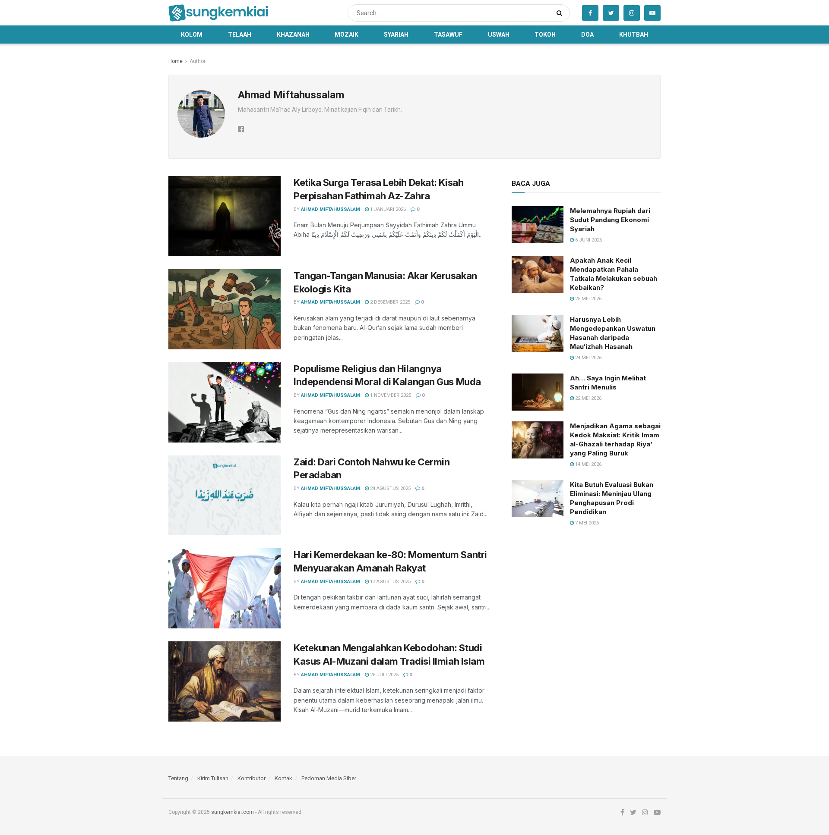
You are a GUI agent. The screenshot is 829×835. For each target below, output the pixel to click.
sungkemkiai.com (232, 812)
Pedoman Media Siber (328, 778)
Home (175, 61)
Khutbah (633, 34)
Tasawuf (448, 34)
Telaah (239, 34)
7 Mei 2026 (586, 523)
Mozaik (346, 34)
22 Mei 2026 (587, 398)
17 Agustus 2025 (390, 581)
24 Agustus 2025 (390, 488)
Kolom (192, 34)
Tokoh (545, 34)
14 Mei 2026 (587, 464)
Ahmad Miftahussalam (330, 209)
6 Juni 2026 (588, 240)
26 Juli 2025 (384, 675)
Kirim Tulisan (212, 778)
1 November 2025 (390, 395)
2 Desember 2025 (389, 302)
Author (198, 61)
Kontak (283, 778)
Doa (587, 34)
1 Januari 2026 (387, 209)
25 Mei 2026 (587, 298)
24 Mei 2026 (587, 358)
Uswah (498, 34)
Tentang (178, 778)
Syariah (396, 34)
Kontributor (251, 778)
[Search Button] (561, 13)
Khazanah (293, 34)
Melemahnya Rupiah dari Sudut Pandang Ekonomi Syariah (610, 220)
